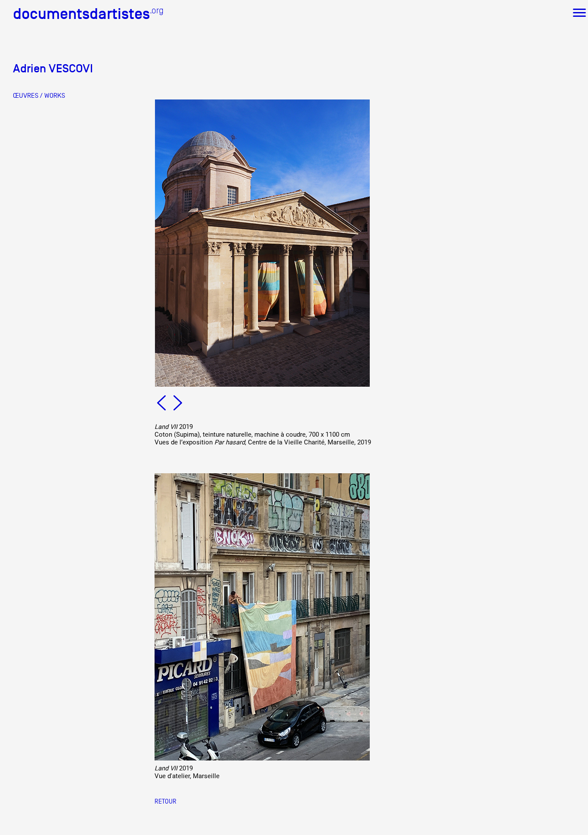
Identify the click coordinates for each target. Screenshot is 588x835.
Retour (165, 801)
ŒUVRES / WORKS (39, 95)
